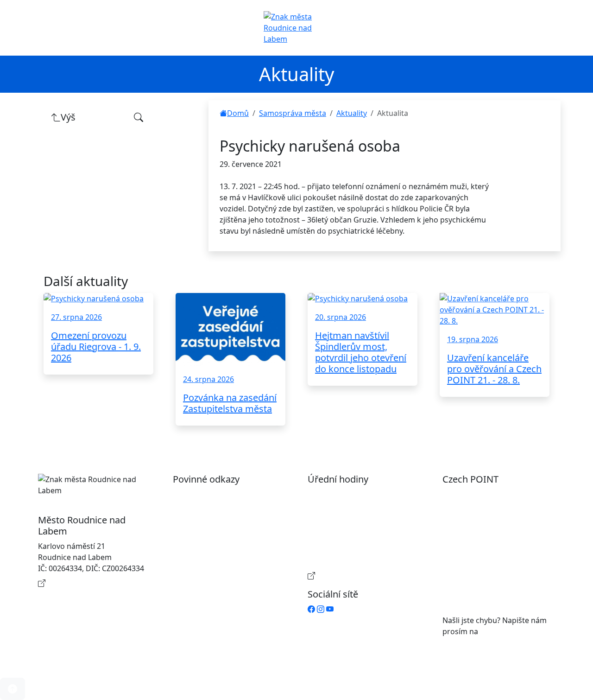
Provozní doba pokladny (359, 576)
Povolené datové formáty (226, 524)
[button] (12, 689)
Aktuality (351, 113)
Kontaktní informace (83, 583)
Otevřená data (207, 509)
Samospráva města (292, 113)
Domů (238, 113)
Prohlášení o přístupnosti (226, 494)
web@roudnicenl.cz (514, 631)
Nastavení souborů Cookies (230, 565)
